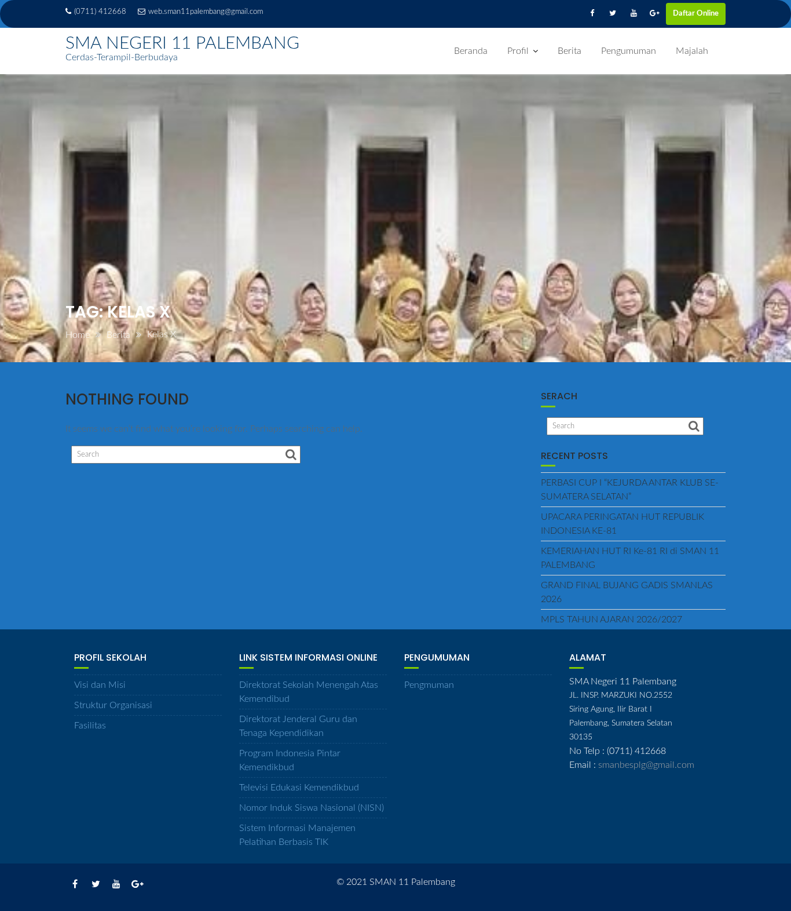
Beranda (471, 51)
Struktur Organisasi (113, 705)
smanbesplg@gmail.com (646, 765)
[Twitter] (612, 14)
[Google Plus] (654, 14)
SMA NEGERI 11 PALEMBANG (182, 43)
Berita (569, 51)
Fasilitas (90, 725)
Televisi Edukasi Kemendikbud (299, 787)
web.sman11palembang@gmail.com (205, 12)
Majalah (692, 51)
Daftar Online (696, 13)
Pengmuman (429, 685)
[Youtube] (633, 14)
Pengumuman (628, 51)
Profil (518, 51)
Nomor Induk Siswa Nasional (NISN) (311, 807)
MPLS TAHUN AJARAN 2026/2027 (611, 619)
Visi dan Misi (100, 685)
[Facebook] (592, 14)
